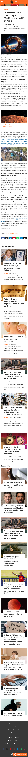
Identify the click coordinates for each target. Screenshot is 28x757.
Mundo (6, 9)
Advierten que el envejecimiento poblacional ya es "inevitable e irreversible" (12, 561)
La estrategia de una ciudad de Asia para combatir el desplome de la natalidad (13, 375)
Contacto (14, 727)
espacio (12, 233)
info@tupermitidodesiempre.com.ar (14, 744)
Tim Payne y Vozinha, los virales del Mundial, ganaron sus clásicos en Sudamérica (13, 509)
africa (7, 233)
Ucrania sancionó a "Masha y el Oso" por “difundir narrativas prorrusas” (13, 450)
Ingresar (14, 733)
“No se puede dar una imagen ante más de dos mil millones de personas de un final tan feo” (14, 588)
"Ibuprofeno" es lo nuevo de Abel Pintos (13, 714)
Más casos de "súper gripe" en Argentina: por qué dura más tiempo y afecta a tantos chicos (14, 666)
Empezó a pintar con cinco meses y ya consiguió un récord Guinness (12, 266)
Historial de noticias (14, 724)
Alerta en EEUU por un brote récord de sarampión (13, 339)
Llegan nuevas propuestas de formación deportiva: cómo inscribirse (12, 691)
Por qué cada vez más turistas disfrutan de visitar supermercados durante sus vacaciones (13, 411)
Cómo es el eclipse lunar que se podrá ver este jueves (13, 614)
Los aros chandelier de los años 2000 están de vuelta (13, 484)
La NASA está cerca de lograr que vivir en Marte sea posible (13, 125)
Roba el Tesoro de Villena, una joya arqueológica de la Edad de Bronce (14, 302)
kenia (16, 233)
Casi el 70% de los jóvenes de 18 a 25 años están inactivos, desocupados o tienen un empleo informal (14, 639)
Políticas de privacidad (14, 730)
